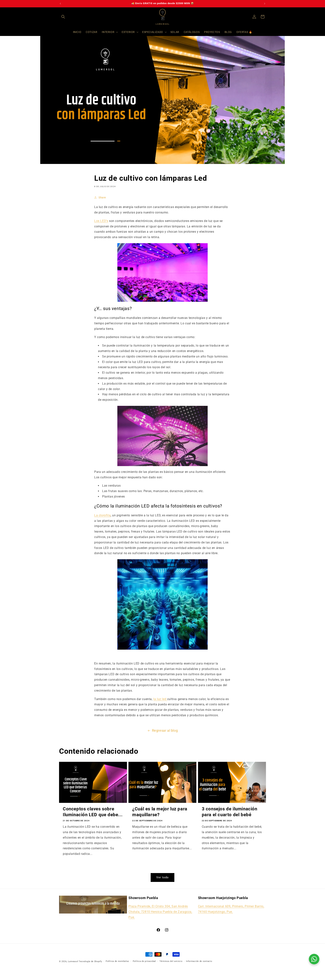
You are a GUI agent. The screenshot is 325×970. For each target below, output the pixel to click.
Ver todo (162, 877)
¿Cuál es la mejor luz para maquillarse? (159, 811)
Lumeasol (73, 961)
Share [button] (102, 197)
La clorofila (102, 515)
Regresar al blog (165, 730)
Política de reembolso (117, 961)
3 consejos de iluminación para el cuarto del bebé (229, 811)
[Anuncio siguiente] (264, 3)
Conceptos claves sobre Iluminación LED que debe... (92, 811)
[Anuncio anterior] (60, 3)
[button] (63, 17)
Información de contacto (199, 961)
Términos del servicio (170, 961)
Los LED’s (101, 221)
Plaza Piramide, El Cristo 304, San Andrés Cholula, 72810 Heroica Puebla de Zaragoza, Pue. (160, 911)
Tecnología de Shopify (90, 961)
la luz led (160, 699)
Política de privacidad (144, 961)
